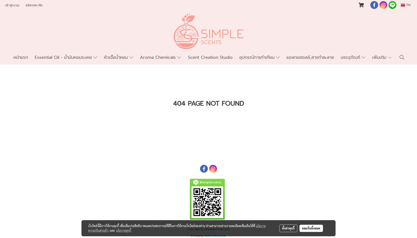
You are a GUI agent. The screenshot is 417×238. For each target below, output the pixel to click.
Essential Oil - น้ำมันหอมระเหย (64, 57)
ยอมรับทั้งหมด (311, 228)
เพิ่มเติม (380, 57)
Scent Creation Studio (210, 57)
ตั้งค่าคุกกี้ (288, 228)
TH (407, 5)
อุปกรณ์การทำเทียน (257, 57)
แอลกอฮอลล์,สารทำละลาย (310, 57)
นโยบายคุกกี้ (123, 230)
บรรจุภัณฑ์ (351, 57)
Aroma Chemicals (158, 57)
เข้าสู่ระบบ (12, 5)
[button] (402, 57)
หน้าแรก (20, 57)
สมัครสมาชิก (34, 5)
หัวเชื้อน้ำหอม (116, 57)
